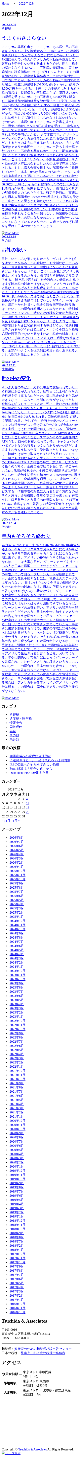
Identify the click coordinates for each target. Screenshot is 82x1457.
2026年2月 (17, 862)
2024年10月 (17, 929)
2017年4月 (17, 1287)
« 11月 (6, 820)
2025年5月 (17, 900)
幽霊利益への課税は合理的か (30, 756)
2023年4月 (17, 1004)
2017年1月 (17, 1299)
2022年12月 (27, 3)
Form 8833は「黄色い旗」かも (31, 768)
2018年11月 (17, 1224)
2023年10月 (17, 979)
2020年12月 (17, 1120)
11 (27, 803)
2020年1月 (17, 1166)
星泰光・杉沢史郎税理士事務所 (43, 1353)
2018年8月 (17, 1237)
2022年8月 (17, 1037)
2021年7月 (17, 1091)
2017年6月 (17, 1279)
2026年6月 (17, 846)
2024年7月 (17, 941)
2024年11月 (17, 925)
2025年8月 (17, 887)
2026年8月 (17, 837)
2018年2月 (17, 1245)
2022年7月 (17, 1041)
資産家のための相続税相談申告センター (43, 1349)
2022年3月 (17, 1058)
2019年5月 (17, 1199)
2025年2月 (17, 912)
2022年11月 (17, 1025)
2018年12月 (17, 1220)
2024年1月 (17, 966)
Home (5, 3)
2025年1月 (17, 916)
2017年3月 (17, 1291)
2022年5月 (17, 1050)
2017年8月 (17, 1270)
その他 (14, 735)
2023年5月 (17, 1000)
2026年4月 (17, 854)
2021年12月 (17, 1070)
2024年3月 (17, 958)
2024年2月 (17, 962)
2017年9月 (17, 1266)
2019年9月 (17, 1183)
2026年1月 (17, 866)
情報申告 (16, 722)
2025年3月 (17, 908)
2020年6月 (17, 1145)
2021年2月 (17, 1112)
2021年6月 (17, 1095)
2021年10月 (17, 1079)
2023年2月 (17, 1012)
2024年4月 (17, 954)
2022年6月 (17, 1045)
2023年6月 (17, 995)
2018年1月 (17, 1249)
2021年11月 (17, 1075)
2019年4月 (17, 1204)
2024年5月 (17, 950)
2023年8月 (17, 987)
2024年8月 (17, 937)
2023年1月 (17, 1016)
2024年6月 (17, 945)
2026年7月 (17, 841)
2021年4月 (17, 1104)
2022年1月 (17, 1066)
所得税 (14, 714)
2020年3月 (17, 1158)
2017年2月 (17, 1295)
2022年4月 (17, 1054)
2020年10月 (17, 1129)
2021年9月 (17, 1083)
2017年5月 (17, 1283)
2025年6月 (17, 896)
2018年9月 (17, 1233)
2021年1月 (17, 1116)
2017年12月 (17, 1254)
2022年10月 (17, 1029)
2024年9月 (17, 933)
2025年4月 (17, 904)
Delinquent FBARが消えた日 (29, 772)
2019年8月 (17, 1187)
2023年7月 (17, 991)
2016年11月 (17, 1308)
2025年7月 (17, 891)
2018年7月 (17, 1241)
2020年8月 (17, 1137)
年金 (13, 731)
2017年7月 (17, 1274)
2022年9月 (17, 1033)
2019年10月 (17, 1179)
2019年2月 (17, 1212)
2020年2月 (17, 1162)
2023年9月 (17, 983)
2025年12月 (17, 871)
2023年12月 (17, 970)
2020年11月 (17, 1125)
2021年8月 (17, 1087)
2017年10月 (17, 1262)
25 (27, 812)
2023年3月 (17, 1008)
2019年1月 (17, 1216)
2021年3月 (17, 1108)
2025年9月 (17, 883)
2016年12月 (17, 1304)
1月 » (16, 820)
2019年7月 (17, 1191)
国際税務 (16, 727)
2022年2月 (17, 1062)
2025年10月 (17, 879)
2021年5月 (17, 1100)
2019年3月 (17, 1208)
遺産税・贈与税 (21, 718)
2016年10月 (17, 1312)
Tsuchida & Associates (32, 1449)
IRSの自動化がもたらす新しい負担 (34, 764)
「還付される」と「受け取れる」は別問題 (40, 760)
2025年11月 (17, 875)
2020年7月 (17, 1141)
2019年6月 (17, 1195)
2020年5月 (17, 1149)
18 (27, 807)
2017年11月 (17, 1258)
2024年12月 (17, 920)
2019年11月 (17, 1174)
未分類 (14, 739)
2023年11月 (17, 975)
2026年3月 (17, 858)
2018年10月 (17, 1229)
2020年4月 (17, 1154)
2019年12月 (17, 1170)
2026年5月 (17, 850)
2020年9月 (17, 1133)
